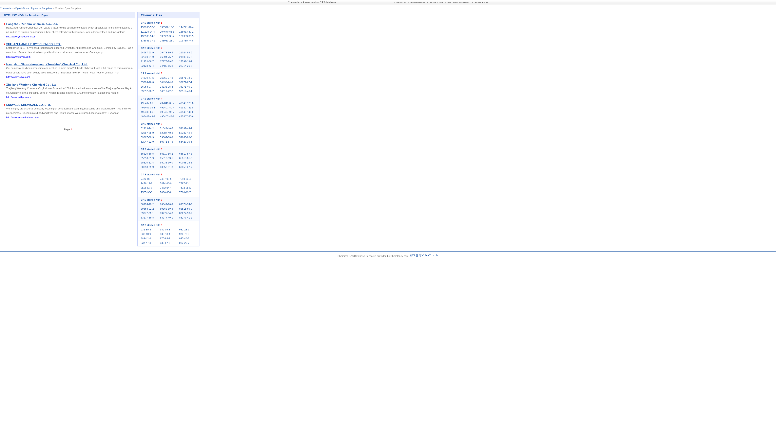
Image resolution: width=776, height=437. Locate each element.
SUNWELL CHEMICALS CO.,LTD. (28, 104)
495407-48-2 (148, 116)
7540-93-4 (185, 179)
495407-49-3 (167, 116)
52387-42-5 (185, 133)
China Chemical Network (457, 2)
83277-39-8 (147, 217)
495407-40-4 (167, 107)
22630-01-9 (147, 57)
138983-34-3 (148, 36)
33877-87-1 (185, 82)
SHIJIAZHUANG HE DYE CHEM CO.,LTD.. (33, 44)
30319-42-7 (166, 91)
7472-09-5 (146, 179)
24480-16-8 (166, 66)
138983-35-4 (167, 36)
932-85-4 (146, 229)
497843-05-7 (167, 103)
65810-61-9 (147, 158)
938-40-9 (146, 234)
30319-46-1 (185, 91)
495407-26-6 (148, 103)
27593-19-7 (185, 61)
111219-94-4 (148, 31)
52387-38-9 (147, 133)
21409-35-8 (185, 57)
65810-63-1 (166, 158)
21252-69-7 (147, 61)
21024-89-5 (185, 52)
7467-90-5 (166, 179)
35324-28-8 (147, 82)
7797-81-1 (185, 183)
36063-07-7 (147, 86)
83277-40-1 (166, 217)
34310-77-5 (147, 77)
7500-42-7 (185, 192)
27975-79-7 (166, 61)
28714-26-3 (185, 66)
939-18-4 (165, 234)
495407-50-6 (186, 116)
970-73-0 (184, 234)
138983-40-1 (186, 31)
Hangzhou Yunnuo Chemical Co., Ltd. (32, 23)
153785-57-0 (148, 27)
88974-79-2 (147, 204)
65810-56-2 (166, 153)
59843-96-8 (185, 137)
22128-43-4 (147, 66)
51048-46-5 (166, 128)
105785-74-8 (186, 40)
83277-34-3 (166, 213)
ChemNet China (435, 2)
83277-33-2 (185, 213)
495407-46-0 (186, 112)
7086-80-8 (166, 192)
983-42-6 (146, 238)
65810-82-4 (147, 162)
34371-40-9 (185, 86)
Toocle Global (399, 2)
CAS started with (151, 22)
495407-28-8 (186, 103)
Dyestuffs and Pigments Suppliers (33, 8)
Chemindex (6, 8)
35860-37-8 (166, 77)
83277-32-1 (147, 213)
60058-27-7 (185, 167)
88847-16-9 (166, 204)
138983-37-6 (148, 40)
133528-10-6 (167, 27)
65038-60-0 (166, 162)
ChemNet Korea (480, 2)
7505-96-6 (146, 192)
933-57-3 (165, 243)
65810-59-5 (147, 153)
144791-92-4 (186, 27)
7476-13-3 (146, 183)
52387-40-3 (166, 133)
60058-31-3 (166, 167)
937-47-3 (146, 243)
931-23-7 (184, 229)
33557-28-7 (147, 91)
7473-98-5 (185, 188)
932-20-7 (184, 243)
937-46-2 (184, 238)
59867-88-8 (166, 137)
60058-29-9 (147, 167)
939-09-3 (165, 229)
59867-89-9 (147, 137)
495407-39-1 (148, 107)
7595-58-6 (146, 188)
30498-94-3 (166, 82)
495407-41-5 (186, 107)
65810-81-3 (185, 158)
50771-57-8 (166, 141)
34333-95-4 (166, 86)
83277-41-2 (185, 217)
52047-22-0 (147, 141)
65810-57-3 (185, 153)
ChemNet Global (416, 2)
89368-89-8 (166, 208)
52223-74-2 (147, 128)
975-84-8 (165, 238)
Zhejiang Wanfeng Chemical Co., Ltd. (31, 84)
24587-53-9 (147, 52)
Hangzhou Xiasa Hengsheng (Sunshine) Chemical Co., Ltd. (47, 64)
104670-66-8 (167, 31)
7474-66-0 (166, 183)
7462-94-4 (166, 188)
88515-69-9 (185, 208)
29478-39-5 (166, 52)
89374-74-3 (185, 204)
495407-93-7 (167, 112)
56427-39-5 (185, 141)
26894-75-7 (166, 57)
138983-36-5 (186, 36)
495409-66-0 (148, 112)
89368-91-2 (147, 208)
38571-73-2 (185, 77)
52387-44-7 (185, 128)
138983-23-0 (167, 40)
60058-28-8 (185, 162)
